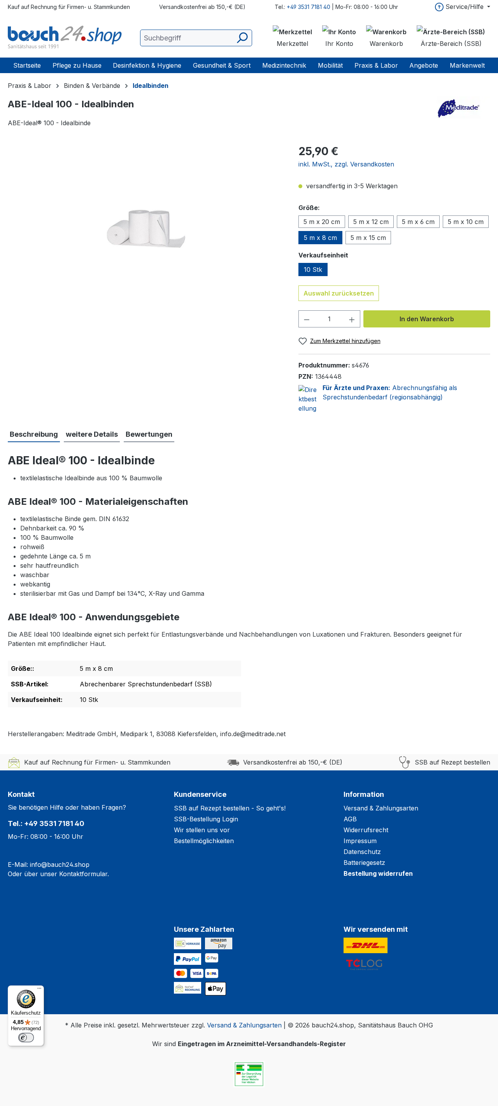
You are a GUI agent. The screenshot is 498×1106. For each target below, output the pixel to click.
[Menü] (39, 990)
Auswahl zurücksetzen (338, 293)
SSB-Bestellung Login (206, 819)
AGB (350, 819)
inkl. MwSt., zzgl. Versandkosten (346, 164)
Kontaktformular (83, 874)
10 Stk (313, 269)
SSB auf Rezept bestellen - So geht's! (230, 808)
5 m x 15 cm (368, 238)
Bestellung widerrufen (378, 873)
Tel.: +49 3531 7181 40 (46, 823)
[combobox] (196, 38)
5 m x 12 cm (371, 222)
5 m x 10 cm (466, 222)
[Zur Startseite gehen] (66, 38)
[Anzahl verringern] (306, 318)
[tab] (34, 434)
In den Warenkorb (427, 319)
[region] (145, 226)
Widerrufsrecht (366, 830)
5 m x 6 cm (418, 222)
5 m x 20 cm (321, 222)
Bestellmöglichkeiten (204, 841)
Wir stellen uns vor (202, 830)
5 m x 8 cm (320, 238)
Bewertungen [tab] (149, 434)
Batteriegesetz (364, 862)
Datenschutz (362, 852)
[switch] (26, 1037)
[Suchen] (241, 38)
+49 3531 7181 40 (308, 7)
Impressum (360, 841)
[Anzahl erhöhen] (352, 318)
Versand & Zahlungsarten (381, 808)
